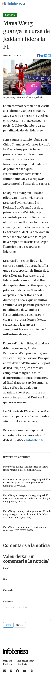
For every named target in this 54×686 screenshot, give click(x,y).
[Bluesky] (4, 671)
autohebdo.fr (34, 440)
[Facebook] (17, 671)
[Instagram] (31, 671)
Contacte (22, 664)
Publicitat (8, 664)
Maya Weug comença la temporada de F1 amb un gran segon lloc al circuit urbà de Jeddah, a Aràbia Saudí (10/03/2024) (26, 514)
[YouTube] (24, 671)
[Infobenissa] (13, 3)
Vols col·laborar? (25, 661)
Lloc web (7, 590)
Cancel (19, 625)
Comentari (8, 601)
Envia (8, 625)
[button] (50, 3)
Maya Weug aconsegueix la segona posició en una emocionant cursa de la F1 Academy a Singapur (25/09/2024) (26, 498)
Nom (5, 579)
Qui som (7, 661)
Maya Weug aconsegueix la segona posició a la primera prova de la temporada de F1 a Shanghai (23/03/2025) (26, 482)
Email (6, 568)
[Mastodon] (11, 671)
